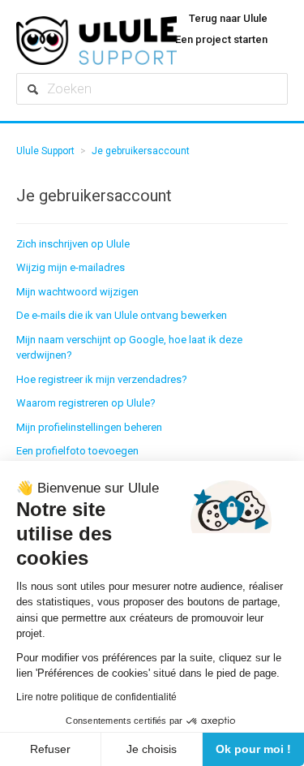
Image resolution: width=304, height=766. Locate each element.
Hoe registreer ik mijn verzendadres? (101, 379)
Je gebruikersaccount (141, 151)
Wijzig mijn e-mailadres (70, 267)
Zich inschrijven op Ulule (73, 244)
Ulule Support (45, 151)
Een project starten (221, 39)
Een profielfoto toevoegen (77, 451)
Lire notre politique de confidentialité (96, 697)
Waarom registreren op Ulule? (86, 403)
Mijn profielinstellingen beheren (89, 427)
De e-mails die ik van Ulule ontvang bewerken (121, 315)
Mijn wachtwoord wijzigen (77, 292)
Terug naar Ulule (228, 18)
